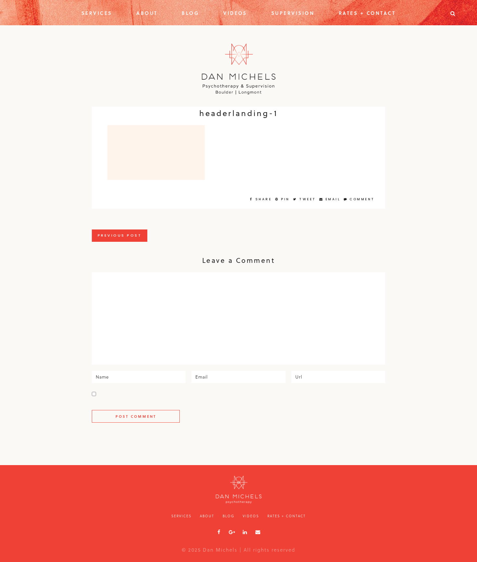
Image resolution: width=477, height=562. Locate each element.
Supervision (293, 13)
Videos (235, 13)
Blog (190, 13)
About (147, 13)
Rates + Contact (367, 13)
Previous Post (120, 235)
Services (96, 13)
